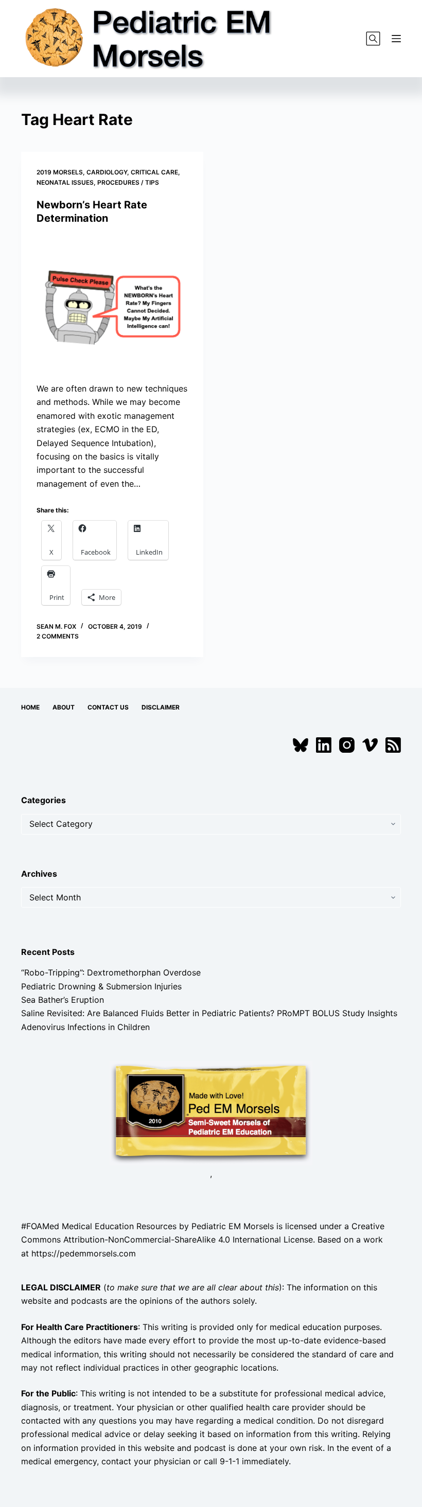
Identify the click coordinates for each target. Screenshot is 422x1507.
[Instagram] (347, 745)
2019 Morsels (60, 172)
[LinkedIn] (323, 745)
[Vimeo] (370, 745)
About (63, 707)
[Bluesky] (300, 745)
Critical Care (154, 172)
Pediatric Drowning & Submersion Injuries (101, 986)
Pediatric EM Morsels (232, 1226)
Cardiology (106, 172)
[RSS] (393, 745)
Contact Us (108, 707)
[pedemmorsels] (211, 1112)
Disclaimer (161, 707)
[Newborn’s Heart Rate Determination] (112, 303)
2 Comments (58, 636)
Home (30, 707)
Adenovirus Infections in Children (85, 1027)
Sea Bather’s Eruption (62, 1000)
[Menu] (396, 38)
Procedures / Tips (128, 182)
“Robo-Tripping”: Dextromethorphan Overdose (111, 972)
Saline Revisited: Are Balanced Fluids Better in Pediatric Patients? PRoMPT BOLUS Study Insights (209, 1013)
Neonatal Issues (65, 182)
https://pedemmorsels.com (83, 1253)
